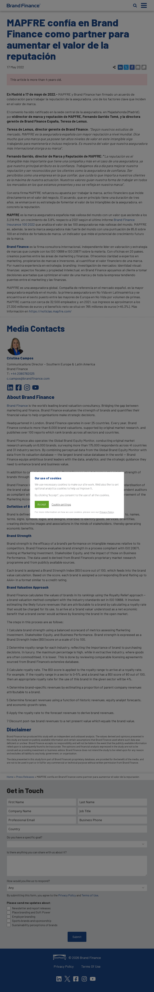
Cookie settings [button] (61, 504)
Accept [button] (41, 504)
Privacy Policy (107, 511)
